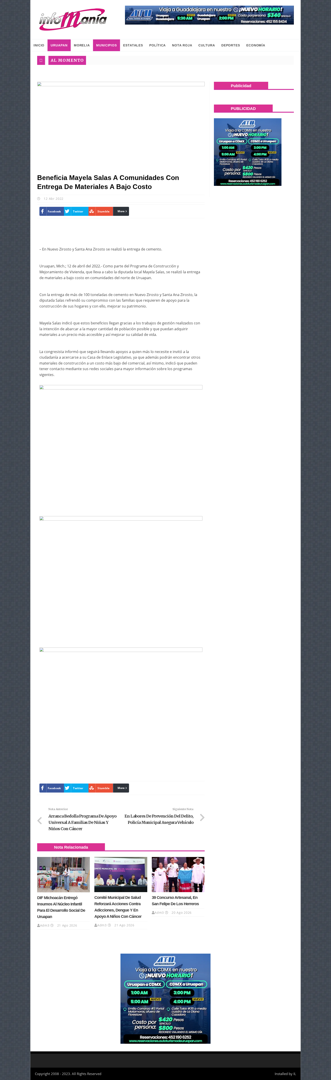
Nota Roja (182, 45)
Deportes (230, 45)
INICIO (39, 45)
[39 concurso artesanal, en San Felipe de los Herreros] (178, 874)
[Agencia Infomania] (73, 20)
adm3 (45, 925)
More (121, 211)
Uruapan (59, 45)
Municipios (106, 45)
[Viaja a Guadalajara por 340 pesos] (209, 15)
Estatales (133, 45)
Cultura (206, 45)
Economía (255, 45)
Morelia (82, 45)
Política (157, 45)
